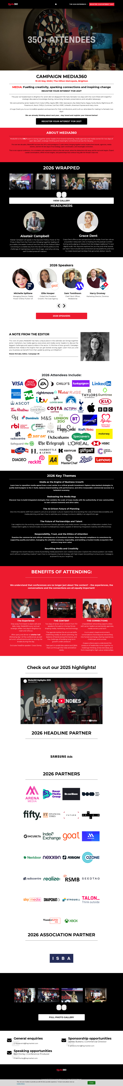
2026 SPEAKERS (61, 316)
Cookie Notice (21, 1083)
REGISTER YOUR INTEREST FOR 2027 (61, 121)
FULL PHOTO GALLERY (61, 1017)
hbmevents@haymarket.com (26, 1043)
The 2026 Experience (77, 4)
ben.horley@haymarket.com (26, 1058)
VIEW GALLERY (61, 200)
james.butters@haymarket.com (82, 1046)
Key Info (62, 4)
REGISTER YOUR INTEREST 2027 (102, 4)
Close (91, 1083)
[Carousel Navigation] (61, 194)
